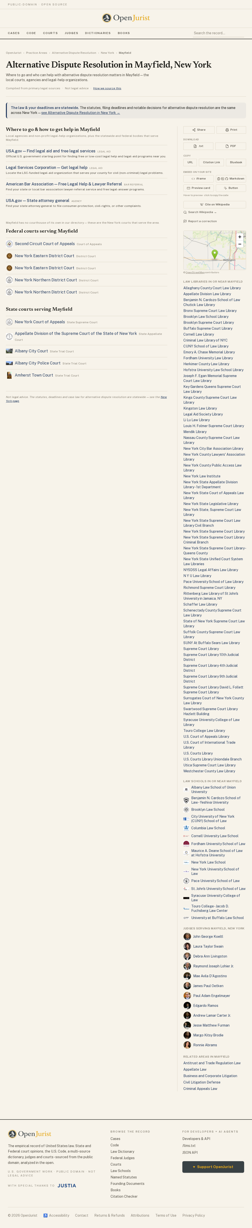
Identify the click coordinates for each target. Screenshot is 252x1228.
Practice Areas (36, 52)
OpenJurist (13, 52)
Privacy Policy (193, 1215)
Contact (81, 1215)
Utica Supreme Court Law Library (209, 765)
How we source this (107, 88)
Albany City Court (31, 351)
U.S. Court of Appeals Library (206, 737)
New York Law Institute (201, 476)
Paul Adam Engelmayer (211, 996)
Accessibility (56, 1215)
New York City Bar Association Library (213, 449)
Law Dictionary (122, 1152)
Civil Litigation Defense (201, 1082)
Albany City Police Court (38, 363)
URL (190, 162)
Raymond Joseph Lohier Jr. (213, 966)
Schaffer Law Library (200, 604)
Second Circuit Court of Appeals (45, 243)
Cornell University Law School (214, 836)
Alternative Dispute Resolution (74, 52)
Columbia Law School (208, 828)
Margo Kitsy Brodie (208, 1035)
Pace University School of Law (215, 881)
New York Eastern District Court (44, 255)
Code (31, 33)
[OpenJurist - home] (126, 18)
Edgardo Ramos (205, 1006)
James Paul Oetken (208, 986)
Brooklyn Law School (208, 810)
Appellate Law (194, 1069)
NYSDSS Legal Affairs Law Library (210, 570)
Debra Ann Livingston (210, 956)
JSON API (190, 1153)
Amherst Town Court (34, 375)
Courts (50, 33)
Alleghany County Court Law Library (212, 288)
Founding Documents (127, 1184)
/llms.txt (189, 1146)
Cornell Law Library (198, 334)
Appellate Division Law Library (207, 294)
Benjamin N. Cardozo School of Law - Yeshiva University (216, 800)
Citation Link (211, 162)
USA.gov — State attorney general (37, 200)
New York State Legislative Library (210, 504)
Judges (71, 33)
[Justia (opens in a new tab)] (67, 1186)
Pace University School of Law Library (213, 582)
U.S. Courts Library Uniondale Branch (212, 759)
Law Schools (120, 1171)
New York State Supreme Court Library (214, 531)
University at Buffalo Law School (217, 918)
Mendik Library (194, 432)
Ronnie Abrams (205, 1045)
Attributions (140, 1215)
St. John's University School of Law (218, 889)
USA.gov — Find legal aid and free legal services (50, 151)
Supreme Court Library (201, 649)
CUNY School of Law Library (205, 346)
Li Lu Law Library (196, 420)
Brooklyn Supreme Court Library (208, 323)
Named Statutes (123, 1177)
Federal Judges (122, 1158)
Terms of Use (165, 1215)
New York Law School (208, 862)
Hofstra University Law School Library (213, 370)
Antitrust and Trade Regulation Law (212, 1063)
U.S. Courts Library (198, 753)
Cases (14, 33)
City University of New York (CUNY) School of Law (213, 818)
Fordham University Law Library (208, 358)
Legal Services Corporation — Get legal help (46, 167)
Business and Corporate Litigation (210, 1076)
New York (107, 52)
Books (124, 33)
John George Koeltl (208, 937)
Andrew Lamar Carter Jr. (212, 1015)
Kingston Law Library (200, 408)
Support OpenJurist (213, 1167)
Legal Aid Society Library (203, 414)
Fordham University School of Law (218, 844)
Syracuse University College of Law (215, 898)
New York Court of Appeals (40, 322)
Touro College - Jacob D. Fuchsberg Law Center (210, 908)
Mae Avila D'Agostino (210, 976)
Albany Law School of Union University (213, 789)
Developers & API (196, 1139)
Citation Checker (124, 1196)
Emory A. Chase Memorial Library (209, 352)
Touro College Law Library (204, 731)
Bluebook (236, 162)
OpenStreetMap (195, 272)
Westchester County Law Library (209, 771)
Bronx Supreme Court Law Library (209, 311)
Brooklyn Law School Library (205, 317)
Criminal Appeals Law (200, 1089)
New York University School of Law (215, 871)
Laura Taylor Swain (208, 946)
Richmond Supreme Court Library (209, 588)
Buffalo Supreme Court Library (207, 328)
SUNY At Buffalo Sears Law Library (211, 643)
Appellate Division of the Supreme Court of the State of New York (76, 333)
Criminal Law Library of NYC (205, 340)
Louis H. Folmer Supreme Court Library (213, 426)
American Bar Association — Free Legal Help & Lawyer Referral (64, 184)
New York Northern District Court (46, 280)
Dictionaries (98, 33)
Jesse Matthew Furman (211, 1025)
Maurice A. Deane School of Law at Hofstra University (217, 853)
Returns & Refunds (109, 1215)
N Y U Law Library (197, 576)
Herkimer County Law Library (206, 364)
